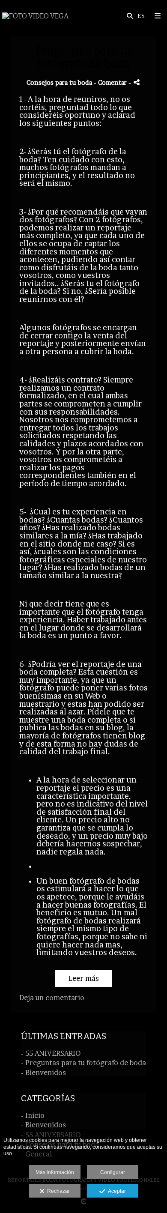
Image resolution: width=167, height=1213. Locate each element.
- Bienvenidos (43, 1072)
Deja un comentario (51, 997)
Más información (55, 1172)
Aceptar (115, 1191)
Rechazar (57, 1191)
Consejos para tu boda (59, 83)
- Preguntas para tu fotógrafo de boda (83, 1062)
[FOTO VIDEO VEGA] (35, 16)
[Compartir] (136, 82)
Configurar (112, 1172)
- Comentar (111, 83)
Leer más (84, 978)
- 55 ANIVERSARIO (51, 1053)
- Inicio (33, 1115)
